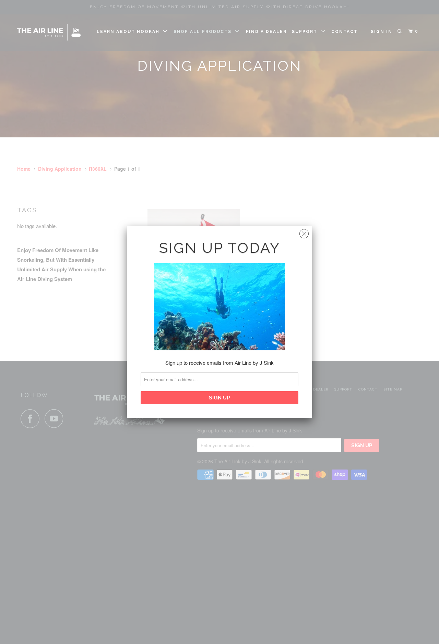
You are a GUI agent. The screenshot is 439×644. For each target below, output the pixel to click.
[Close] (304, 232)
